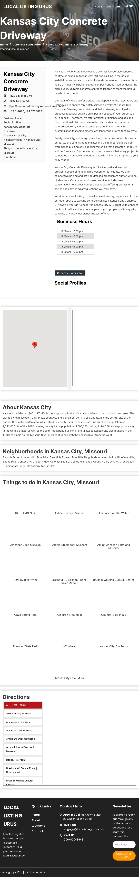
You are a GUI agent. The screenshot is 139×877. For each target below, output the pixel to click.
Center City (24, 461)
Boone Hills (9, 461)
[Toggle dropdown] (136, 6)
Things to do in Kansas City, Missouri (21, 150)
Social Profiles (12, 122)
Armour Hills (28, 457)
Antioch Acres (11, 457)
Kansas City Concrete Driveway (17, 129)
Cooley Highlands (81, 461)
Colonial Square (59, 461)
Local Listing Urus (12, 816)
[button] (34, 345)
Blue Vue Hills (125, 457)
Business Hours (13, 118)
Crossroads (127, 461)
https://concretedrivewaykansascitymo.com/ (36, 106)
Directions (10, 157)
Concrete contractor (27, 44)
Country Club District (105, 461)
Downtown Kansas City (41, 466)
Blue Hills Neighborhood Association (94, 457)
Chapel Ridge (41, 461)
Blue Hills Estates (60, 457)
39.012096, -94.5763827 (26, 111)
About (36, 820)
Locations (113, 6)
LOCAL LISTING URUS (27, 6)
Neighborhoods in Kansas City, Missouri (22, 142)
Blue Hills (42, 457)
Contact (37, 831)
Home (98, 6)
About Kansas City (15, 135)
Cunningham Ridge (14, 466)
